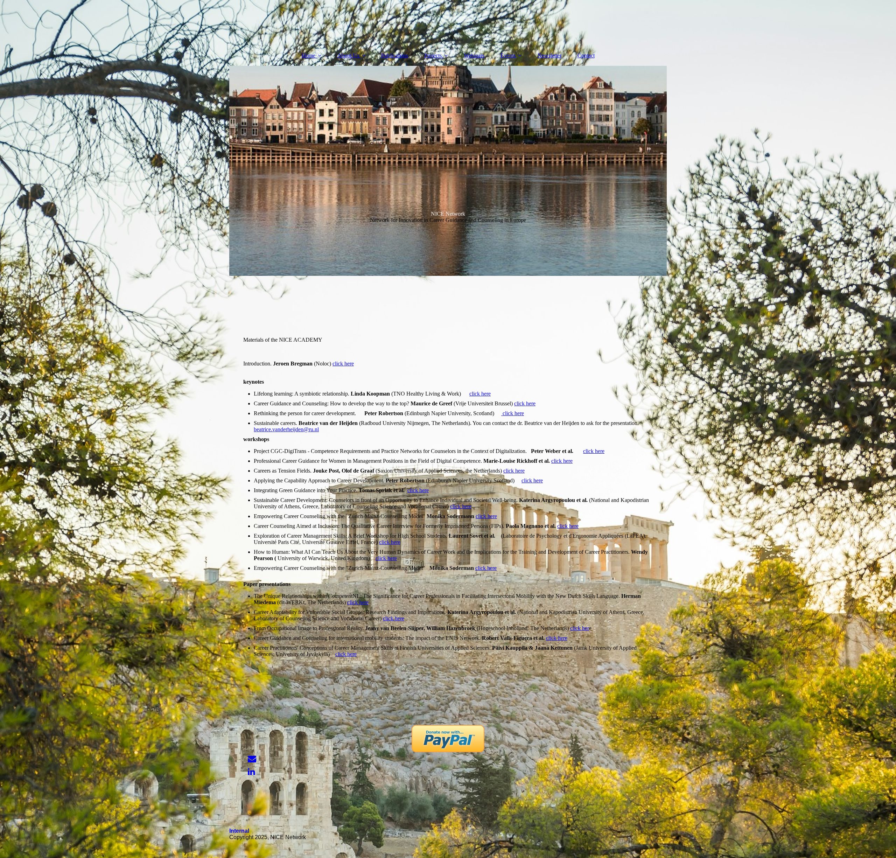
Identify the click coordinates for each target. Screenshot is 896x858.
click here (343, 364)
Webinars (474, 55)
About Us (348, 55)
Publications (394, 55)
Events (508, 55)
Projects (433, 55)
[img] (448, 171)
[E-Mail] (251, 758)
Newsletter (549, 55)
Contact (586, 55)
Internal (239, 831)
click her (579, 628)
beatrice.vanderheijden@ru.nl (286, 429)
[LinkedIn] (251, 771)
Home (308, 55)
